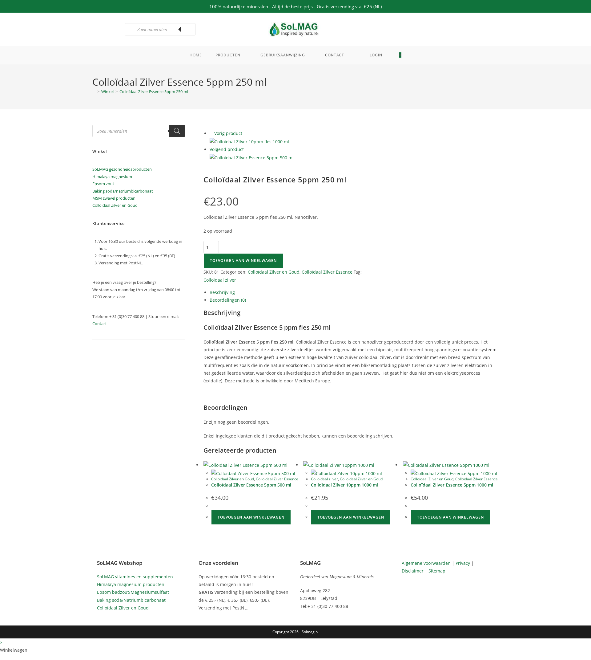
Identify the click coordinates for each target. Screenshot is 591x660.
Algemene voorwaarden (426, 563)
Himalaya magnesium (112, 176)
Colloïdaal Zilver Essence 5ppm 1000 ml (452, 485)
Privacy (463, 563)
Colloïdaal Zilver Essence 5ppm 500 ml (251, 485)
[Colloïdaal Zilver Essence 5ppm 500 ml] (252, 157)
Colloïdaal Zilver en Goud (274, 272)
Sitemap (436, 571)
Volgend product (227, 149)
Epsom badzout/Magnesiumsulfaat (133, 592)
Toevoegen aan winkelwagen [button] (251, 517)
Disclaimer (413, 571)
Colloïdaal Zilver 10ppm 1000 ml (344, 485)
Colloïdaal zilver (219, 280)
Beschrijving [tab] (222, 292)
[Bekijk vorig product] (211, 133)
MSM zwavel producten (113, 198)
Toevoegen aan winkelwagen (243, 260)
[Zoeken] (187, 29)
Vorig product (228, 133)
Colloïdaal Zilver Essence (327, 272)
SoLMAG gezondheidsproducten (122, 169)
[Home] (93, 91)
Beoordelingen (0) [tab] (228, 300)
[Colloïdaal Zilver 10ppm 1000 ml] (249, 141)
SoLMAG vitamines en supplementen (135, 577)
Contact (99, 323)
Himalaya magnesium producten (130, 584)
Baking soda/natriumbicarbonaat (122, 191)
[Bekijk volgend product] (246, 149)
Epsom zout (103, 183)
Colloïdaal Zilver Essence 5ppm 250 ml (153, 91)
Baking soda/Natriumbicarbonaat (131, 600)
